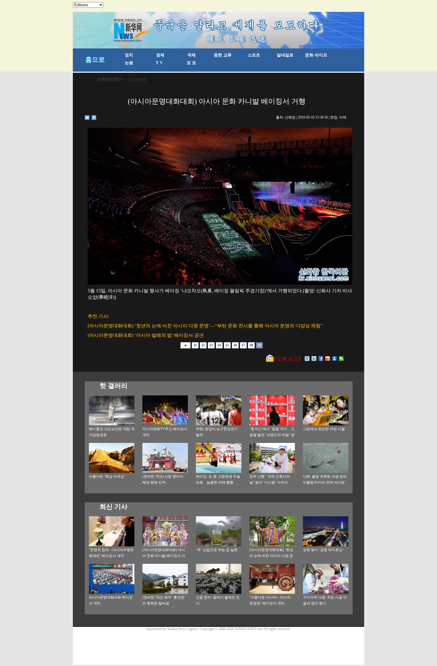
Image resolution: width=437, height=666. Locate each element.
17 (243, 345)
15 (227, 345)
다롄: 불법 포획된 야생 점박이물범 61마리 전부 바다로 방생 (325, 482)
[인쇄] (94, 117)
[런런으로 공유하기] (334, 358)
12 (203, 345)
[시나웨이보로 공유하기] (327, 358)
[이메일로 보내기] (87, 117)
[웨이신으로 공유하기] (341, 358)
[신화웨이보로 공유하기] (307, 358)
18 (251, 345)
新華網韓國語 (109, 79)
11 (195, 345)
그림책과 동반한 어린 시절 (324, 429)
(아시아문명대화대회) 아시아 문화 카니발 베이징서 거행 (163, 556)
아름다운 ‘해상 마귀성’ (107, 476)
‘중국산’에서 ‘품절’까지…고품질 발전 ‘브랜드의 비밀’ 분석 (272, 435)
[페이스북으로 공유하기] (320, 358)
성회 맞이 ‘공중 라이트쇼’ (323, 550)
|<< (174, 345)
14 (219, 345)
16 (235, 345)
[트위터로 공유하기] (314, 358)
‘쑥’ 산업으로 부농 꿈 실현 (217, 550)
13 (211, 345)
